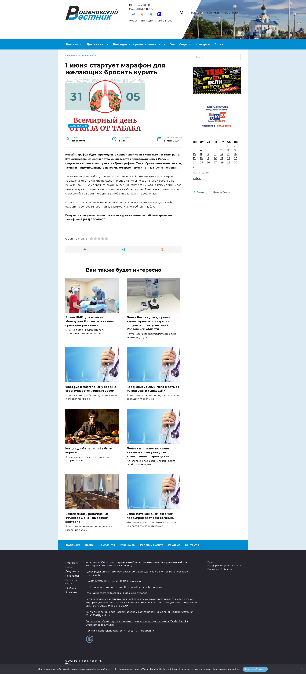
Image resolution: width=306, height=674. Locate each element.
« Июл (197, 178)
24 (194, 162)
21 (221, 158)
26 (208, 162)
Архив (219, 44)
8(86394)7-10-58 (139, 5)
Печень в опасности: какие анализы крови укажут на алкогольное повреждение (148, 452)
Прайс (89, 545)
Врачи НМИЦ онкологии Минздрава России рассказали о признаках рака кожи (90, 321)
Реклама (196, 13)
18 (201, 158)
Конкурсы (203, 44)
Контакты (213, 13)
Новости (72, 44)
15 (228, 154)
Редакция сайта (151, 545)
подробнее (103, 669)
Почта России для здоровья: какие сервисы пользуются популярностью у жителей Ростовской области (149, 323)
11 (201, 154)
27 (215, 162)
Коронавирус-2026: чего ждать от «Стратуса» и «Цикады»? (153, 388)
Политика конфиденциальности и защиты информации (120, 630)
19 (208, 158)
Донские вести (97, 44)
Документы (106, 545)
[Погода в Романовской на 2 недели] (221, 192)
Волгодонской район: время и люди (139, 44)
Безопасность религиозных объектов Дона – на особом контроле (87, 517)
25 (201, 162)
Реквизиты (127, 545)
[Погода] (199, 192)
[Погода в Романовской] (212, 189)
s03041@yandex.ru (141, 8)
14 (221, 154)
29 (228, 162)
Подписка (231, 13)
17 (194, 158)
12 (208, 154)
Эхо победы (178, 44)
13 (215, 154)
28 (222, 162)
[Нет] (302, 669)
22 (228, 158)
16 (235, 154)
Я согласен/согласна (255, 669)
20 (215, 158)
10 (194, 154)
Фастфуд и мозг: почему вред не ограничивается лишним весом (90, 388)
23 (235, 158)
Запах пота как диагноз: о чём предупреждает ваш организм (151, 515)
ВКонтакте (150, 154)
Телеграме (171, 154)
